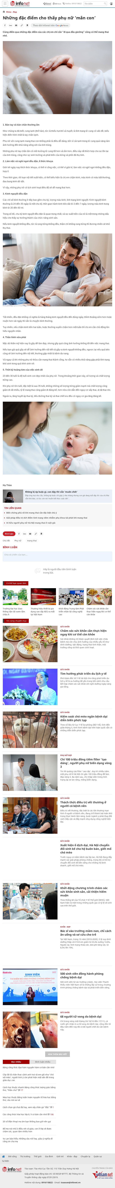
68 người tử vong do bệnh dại (80, 1016)
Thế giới (38, 1156)
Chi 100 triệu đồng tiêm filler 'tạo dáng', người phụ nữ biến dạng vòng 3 (86, 763)
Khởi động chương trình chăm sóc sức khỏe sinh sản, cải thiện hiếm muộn (84, 891)
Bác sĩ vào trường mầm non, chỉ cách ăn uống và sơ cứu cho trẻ (85, 932)
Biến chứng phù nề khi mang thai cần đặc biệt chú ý (31, 512)
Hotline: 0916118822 (73, 3)
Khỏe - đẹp (72, 1156)
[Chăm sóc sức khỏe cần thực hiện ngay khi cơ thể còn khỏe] (99, 596)
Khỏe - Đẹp (11, 12)
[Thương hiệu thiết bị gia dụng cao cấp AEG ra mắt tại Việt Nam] (43, 596)
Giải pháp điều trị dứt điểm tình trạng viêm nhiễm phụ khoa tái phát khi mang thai (46, 517)
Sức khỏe (65, 626)
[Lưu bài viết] (27, 25)
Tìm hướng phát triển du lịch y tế (83, 673)
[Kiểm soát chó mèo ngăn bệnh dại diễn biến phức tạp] (30, 730)
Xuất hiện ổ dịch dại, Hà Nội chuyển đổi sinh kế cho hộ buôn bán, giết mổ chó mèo (85, 848)
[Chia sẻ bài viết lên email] (16, 25)
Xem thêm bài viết (57, 1054)
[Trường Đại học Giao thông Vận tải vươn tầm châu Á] (15, 596)
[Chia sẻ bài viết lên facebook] (5, 25)
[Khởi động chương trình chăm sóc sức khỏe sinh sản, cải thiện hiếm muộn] (30, 901)
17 (21, 1090)
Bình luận (9, 534)
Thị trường (25, 1156)
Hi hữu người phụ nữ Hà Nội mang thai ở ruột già (30, 522)
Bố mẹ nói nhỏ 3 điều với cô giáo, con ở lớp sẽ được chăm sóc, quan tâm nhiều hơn (27, 1130)
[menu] (5, 3)
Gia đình (49, 1156)
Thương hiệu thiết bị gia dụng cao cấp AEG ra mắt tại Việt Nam (43, 611)
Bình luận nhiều (42, 1061)
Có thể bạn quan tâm (16, 583)
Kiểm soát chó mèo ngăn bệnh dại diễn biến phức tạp (83, 718)
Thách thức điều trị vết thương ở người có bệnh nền (83, 804)
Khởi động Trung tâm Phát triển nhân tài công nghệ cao (71, 611)
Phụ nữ (17, 540)
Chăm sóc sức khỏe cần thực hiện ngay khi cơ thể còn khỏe (99, 611)
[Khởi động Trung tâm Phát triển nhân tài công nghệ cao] (71, 596)
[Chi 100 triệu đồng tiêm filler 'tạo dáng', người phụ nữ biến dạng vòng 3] (30, 772)
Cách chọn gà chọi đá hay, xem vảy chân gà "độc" (26, 1107)
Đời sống (12, 1156)
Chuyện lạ (85, 1156)
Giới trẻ (60, 1156)
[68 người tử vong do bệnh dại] (30, 1030)
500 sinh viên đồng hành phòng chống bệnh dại (82, 975)
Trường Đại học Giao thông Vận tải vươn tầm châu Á (14, 611)
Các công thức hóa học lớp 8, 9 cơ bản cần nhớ (25, 1114)
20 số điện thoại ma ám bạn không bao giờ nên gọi (27, 1121)
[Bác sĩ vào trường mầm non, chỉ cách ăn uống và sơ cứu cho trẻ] (30, 944)
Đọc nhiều (16, 1061)
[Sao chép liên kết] (22, 25)
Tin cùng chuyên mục (16, 620)
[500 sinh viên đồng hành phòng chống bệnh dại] (30, 987)
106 (52, 1114)
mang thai (32, 540)
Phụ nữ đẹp (66, 755)
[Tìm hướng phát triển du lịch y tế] (30, 687)
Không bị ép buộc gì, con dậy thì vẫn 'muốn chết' (51, 491)
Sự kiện (5, 1161)
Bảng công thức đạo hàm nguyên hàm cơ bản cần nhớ (28, 1067)
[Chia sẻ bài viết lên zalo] (10, 25)
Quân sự (98, 1156)
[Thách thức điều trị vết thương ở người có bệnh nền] (30, 815)
